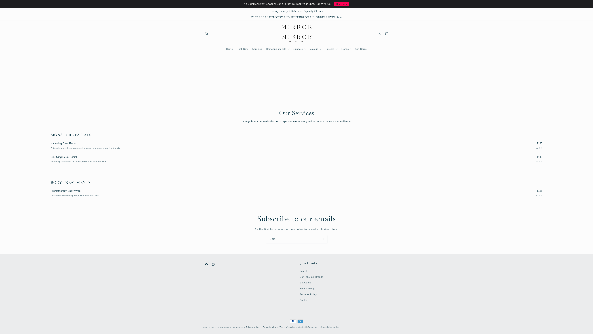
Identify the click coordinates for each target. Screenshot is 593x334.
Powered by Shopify (233, 327)
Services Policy (308, 294)
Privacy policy (252, 327)
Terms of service (287, 327)
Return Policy (307, 288)
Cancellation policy (329, 327)
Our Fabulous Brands (311, 277)
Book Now (341, 4)
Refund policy (269, 327)
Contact (304, 300)
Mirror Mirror (217, 327)
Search (303, 271)
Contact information (307, 327)
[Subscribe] (323, 239)
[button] (206, 33)
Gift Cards (305, 282)
